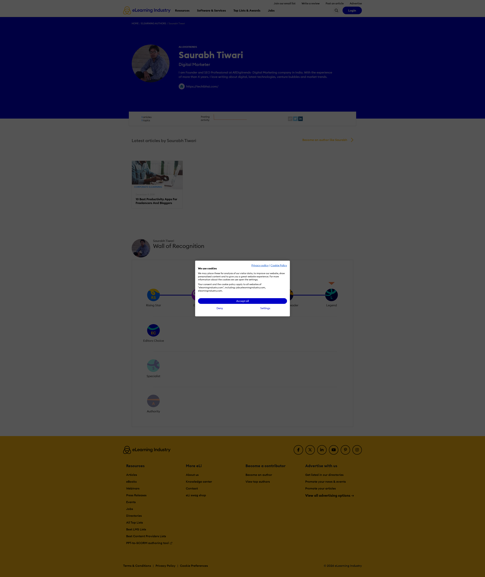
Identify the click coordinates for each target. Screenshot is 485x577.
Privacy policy (260, 265)
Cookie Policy (279, 265)
